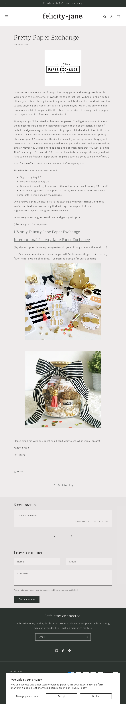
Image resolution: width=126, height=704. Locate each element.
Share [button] (20, 472)
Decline (96, 696)
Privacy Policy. (79, 688)
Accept (61, 696)
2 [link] (71, 536)
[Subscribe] (87, 637)
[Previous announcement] (6, 3)
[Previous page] (54, 536)
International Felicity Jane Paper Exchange (52, 240)
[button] (6, 16)
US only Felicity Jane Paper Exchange (47, 232)
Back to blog (65, 485)
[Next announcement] (120, 3)
